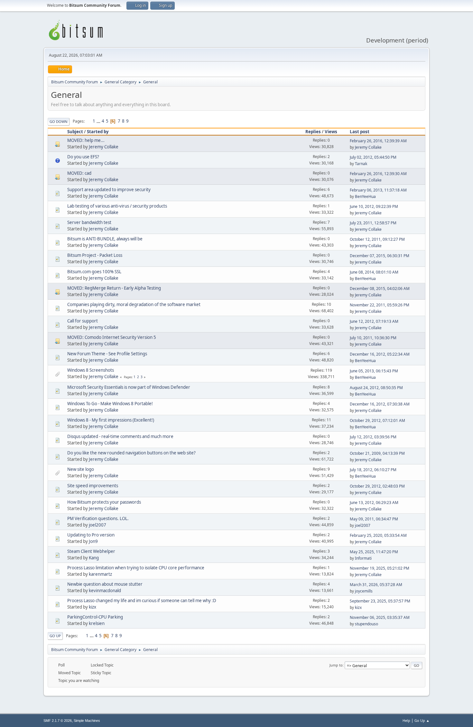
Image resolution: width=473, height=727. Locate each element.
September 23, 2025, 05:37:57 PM (380, 601)
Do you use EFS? (83, 157)
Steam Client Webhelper (91, 551)
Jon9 (93, 541)
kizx (92, 607)
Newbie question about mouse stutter (105, 584)
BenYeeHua (365, 196)
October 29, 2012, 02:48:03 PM (377, 486)
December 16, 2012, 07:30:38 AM (380, 404)
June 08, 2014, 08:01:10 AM (374, 272)
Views (331, 132)
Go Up (55, 635)
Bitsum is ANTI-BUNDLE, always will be (105, 239)
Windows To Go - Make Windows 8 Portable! (110, 403)
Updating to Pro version (91, 535)
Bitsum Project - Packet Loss (94, 255)
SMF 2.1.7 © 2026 (57, 720)
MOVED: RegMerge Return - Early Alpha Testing (114, 288)
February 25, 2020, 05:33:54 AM (378, 535)
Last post (359, 132)
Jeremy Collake (103, 147)
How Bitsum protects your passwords (104, 502)
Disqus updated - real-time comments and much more (120, 436)
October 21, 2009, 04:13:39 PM (377, 453)
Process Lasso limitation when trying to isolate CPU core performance (135, 568)
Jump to (336, 665)
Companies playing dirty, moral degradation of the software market (133, 304)
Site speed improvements (92, 486)
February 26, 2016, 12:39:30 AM (378, 173)
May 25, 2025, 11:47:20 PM (374, 552)
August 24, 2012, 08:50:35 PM (376, 387)
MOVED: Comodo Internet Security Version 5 (111, 337)
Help (406, 720)
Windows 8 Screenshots (90, 370)
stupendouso (366, 624)
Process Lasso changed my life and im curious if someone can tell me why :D (141, 600)
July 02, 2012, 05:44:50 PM (373, 157)
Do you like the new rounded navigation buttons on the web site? (131, 453)
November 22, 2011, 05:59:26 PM (379, 305)
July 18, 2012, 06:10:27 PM (373, 469)
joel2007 (97, 525)
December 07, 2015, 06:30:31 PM (379, 255)
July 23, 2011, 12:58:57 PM (373, 223)
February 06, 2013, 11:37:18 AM (378, 190)
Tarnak (361, 163)
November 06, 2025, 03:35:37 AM (380, 617)
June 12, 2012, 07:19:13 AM (374, 321)
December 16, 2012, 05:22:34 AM (380, 354)
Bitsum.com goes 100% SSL (94, 272)
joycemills (364, 591)
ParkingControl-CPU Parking (95, 617)
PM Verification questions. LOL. (98, 518)
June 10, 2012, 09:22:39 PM (374, 206)
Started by (98, 132)
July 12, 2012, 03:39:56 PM (373, 437)
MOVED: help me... (86, 140)
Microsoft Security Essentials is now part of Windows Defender (128, 387)
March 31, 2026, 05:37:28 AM (376, 584)
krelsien (97, 623)
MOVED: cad (79, 173)
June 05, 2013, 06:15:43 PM (374, 371)
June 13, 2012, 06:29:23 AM (374, 502)
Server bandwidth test (89, 222)
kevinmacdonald (105, 590)
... (99, 121)
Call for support (82, 321)
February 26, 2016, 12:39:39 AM (378, 141)
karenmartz (100, 574)
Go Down (59, 121)
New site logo (80, 469)
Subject (75, 132)
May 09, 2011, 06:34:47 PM (374, 519)
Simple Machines (87, 720)
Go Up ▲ (422, 720)
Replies (313, 132)
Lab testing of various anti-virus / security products (117, 206)
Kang (94, 558)
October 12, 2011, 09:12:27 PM (377, 239)
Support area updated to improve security (109, 189)
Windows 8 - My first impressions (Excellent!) (110, 420)
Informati (363, 558)
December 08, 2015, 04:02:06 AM (380, 288)
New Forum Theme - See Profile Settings (107, 354)
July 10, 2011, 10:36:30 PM (373, 337)
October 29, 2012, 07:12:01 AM (377, 420)
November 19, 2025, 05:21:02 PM (379, 568)
